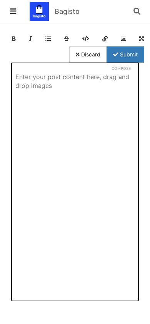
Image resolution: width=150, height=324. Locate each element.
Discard (90, 54)
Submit (128, 54)
